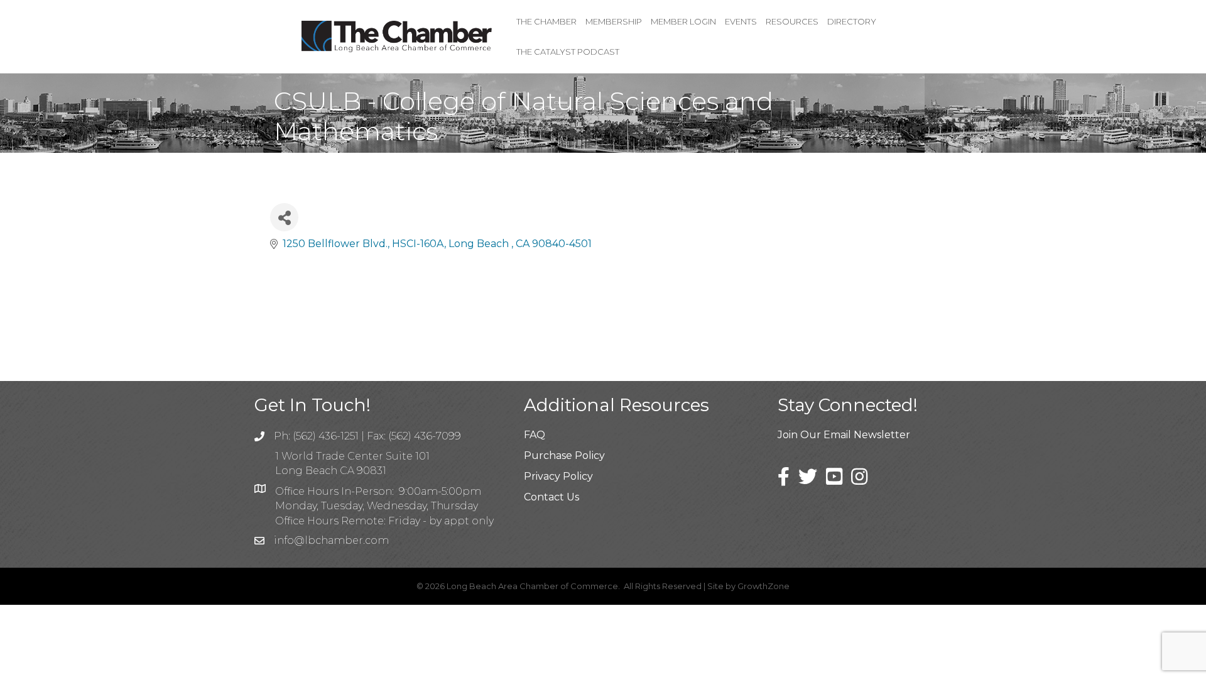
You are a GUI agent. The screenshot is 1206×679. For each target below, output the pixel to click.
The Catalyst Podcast (567, 52)
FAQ (534, 435)
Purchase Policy (564, 455)
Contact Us (551, 497)
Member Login (683, 21)
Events (741, 21)
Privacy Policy (558, 476)
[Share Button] (284, 217)
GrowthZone (763, 586)
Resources (792, 21)
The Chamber (546, 21)
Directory (851, 21)
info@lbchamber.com (331, 540)
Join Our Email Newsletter (844, 435)
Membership (613, 21)
